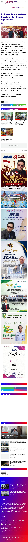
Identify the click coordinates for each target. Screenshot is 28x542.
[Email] (17, 105)
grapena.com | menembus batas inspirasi (17, 539)
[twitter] (7, 390)
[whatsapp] (7, 388)
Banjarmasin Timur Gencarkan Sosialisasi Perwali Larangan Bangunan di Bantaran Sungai (7, 122)
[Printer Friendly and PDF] (22, 105)
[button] (2, 2)
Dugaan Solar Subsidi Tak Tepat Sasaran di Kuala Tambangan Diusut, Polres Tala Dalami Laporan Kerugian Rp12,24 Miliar (18, 486)
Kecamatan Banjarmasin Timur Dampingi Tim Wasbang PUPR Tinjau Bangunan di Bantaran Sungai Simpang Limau (20, 122)
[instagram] (20, 390)
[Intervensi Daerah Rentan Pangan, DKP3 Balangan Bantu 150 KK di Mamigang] (5, 449)
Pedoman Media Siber (12, 537)
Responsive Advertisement (14, 145)
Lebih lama (24, 150)
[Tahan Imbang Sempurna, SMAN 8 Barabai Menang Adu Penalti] (5, 456)
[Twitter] (11, 105)
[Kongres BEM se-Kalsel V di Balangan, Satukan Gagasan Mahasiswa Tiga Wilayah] (5, 443)
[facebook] (20, 388)
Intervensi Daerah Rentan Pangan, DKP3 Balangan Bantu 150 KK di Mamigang (17, 448)
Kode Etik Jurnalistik (21, 537)
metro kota (7, 11)
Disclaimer (5, 537)
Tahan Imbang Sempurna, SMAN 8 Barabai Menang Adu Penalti (18, 455)
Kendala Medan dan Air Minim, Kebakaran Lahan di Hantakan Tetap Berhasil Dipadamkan (18, 462)
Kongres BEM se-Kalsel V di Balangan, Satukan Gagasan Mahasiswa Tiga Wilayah (18, 442)
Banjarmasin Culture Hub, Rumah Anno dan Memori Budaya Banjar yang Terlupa (6, 138)
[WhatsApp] (14, 105)
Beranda (2, 11)
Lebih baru (4, 150)
